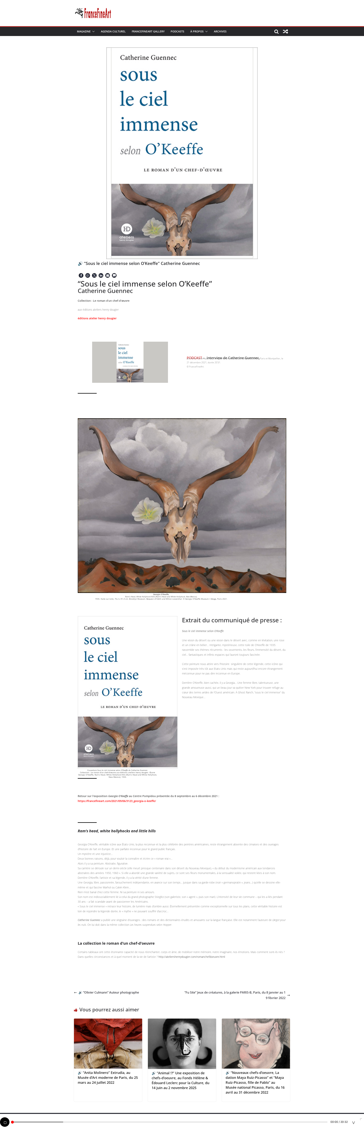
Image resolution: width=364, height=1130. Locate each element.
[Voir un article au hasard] (285, 31)
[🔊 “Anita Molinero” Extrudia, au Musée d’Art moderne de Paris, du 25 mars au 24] (108, 1021)
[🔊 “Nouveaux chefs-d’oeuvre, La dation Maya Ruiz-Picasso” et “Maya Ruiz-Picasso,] (256, 1021)
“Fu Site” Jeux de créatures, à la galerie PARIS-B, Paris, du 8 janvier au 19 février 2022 (235, 995)
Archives (220, 31)
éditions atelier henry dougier (97, 318)
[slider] (169, 1122)
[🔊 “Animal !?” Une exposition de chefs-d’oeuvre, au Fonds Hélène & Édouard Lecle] (182, 1021)
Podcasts (177, 31)
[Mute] (353, 1122)
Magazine (84, 31)
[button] (93, 31)
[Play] (4, 1122)
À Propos (197, 31)
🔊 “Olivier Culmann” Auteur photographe (108, 992)
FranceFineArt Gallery (148, 31)
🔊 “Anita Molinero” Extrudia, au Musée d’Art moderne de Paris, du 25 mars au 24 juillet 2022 (108, 1077)
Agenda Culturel (113, 31)
